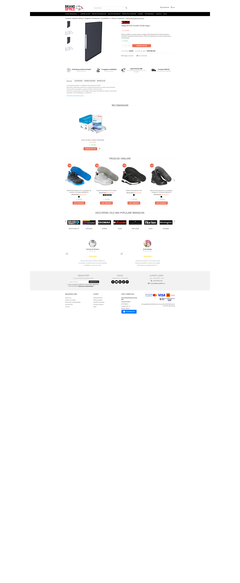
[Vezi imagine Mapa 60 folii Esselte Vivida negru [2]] (69, 41)
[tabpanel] (96, 43)
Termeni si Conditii (70, 300)
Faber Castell (119, 228)
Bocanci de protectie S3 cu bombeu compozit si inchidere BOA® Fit (161, 191)
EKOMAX (89, 228)
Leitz (166, 228)
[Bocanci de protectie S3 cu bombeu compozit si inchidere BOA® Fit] (161, 176)
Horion (135, 228)
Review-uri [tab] (101, 81)
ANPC (94, 307)
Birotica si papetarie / (119, 18)
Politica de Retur (97, 300)
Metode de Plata (97, 298)
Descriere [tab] (69, 81)
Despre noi (68, 298)
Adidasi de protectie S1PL (134, 190)
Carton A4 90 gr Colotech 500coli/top (92, 140)
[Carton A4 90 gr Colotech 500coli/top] (93, 124)
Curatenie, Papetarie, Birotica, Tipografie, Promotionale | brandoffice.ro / (88, 18)
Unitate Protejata (114, 14)
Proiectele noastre (129, 14)
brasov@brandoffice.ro (157, 283)
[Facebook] (113, 282)
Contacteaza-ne (130, 311)
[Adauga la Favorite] (99, 148)
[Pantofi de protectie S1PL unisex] (106, 176)
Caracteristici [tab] (78, 81)
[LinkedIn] (120, 282)
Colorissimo (73, 228)
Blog (165, 14)
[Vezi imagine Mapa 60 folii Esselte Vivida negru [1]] (69, 33)
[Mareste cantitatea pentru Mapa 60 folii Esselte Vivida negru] (129, 45)
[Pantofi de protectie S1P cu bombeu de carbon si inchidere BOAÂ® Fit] (79, 176)
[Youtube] (116, 282)
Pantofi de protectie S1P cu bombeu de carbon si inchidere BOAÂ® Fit (79, 191)
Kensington (150, 228)
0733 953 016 (157, 281)
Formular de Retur (98, 304)
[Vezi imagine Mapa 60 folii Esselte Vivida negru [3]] (69, 49)
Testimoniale (149, 14)
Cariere (140, 14)
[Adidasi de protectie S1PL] (134, 176)
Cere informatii (142, 56)
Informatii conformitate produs (75, 96)
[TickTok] (123, 282)
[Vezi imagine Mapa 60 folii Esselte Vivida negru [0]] (69, 25)
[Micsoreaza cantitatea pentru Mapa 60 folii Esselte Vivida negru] (122, 45)
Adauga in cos (141, 46)
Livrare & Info (85, 14)
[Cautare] (126, 7)
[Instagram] (127, 282)
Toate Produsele (71, 14)
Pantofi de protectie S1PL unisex (106, 190)
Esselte (104, 228)
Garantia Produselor (99, 302)
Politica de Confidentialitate (85, 286)
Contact (159, 14)
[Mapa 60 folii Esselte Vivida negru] (96, 43)
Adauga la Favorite (128, 56)
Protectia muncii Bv (99, 14)
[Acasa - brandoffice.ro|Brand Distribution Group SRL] (74, 8)
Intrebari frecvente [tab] (89, 81)
